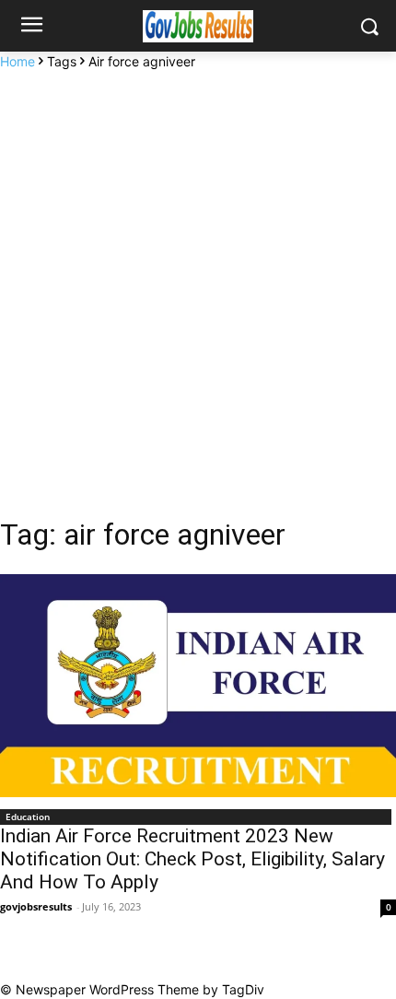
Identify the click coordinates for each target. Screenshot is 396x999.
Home (17, 61)
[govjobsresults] (198, 26)
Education (28, 816)
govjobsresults (36, 906)
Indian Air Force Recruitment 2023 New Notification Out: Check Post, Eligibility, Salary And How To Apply (192, 859)
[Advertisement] (198, 278)
